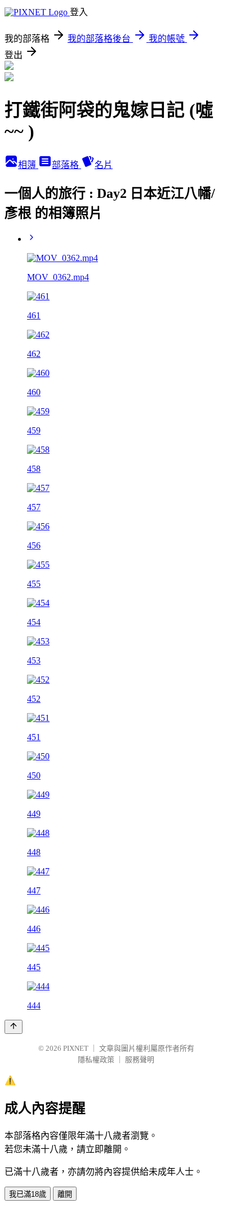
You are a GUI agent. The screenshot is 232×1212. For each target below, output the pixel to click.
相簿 (28, 165)
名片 (104, 165)
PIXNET (75, 1048)
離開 (64, 1194)
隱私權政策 (96, 1059)
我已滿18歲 (27, 1194)
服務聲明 (139, 1059)
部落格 (66, 165)
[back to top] (14, 1027)
